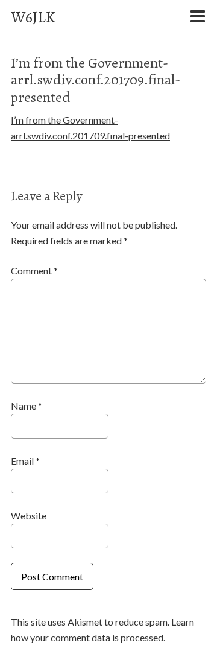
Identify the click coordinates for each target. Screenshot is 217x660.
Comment (34, 270)
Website (28, 515)
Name (26, 405)
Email (25, 460)
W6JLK (33, 17)
